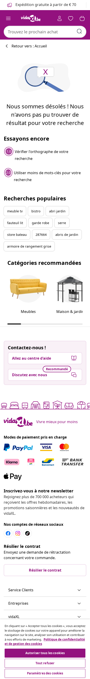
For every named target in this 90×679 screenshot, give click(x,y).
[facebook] (8, 533)
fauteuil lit (15, 223)
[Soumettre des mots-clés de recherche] (79, 31)
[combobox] (45, 32)
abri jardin (57, 211)
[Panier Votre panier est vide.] (82, 18)
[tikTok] (27, 533)
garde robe (40, 223)
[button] (45, 590)
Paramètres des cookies (45, 673)
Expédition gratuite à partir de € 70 (45, 4)
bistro (35, 211)
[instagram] (17, 533)
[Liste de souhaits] (71, 18)
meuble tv (15, 211)
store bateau (17, 234)
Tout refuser (45, 663)
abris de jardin (66, 234)
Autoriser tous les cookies (45, 653)
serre (62, 223)
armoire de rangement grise (29, 246)
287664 (41, 234)
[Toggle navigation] (8, 18)
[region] (45, 649)
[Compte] (59, 18)
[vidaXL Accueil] (30, 18)
